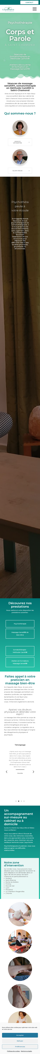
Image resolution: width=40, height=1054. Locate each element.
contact (29, 2)
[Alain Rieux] (20, 164)
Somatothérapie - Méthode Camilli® (20, 651)
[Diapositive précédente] (6, 771)
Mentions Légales (26, 1051)
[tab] (16, 801)
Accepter (20, 1035)
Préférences (20, 1047)
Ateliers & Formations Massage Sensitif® (20, 662)
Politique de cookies (13, 1051)
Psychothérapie (20, 624)
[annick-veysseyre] (20, 135)
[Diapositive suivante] (33, 771)
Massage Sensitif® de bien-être (20, 633)
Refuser (20, 1041)
